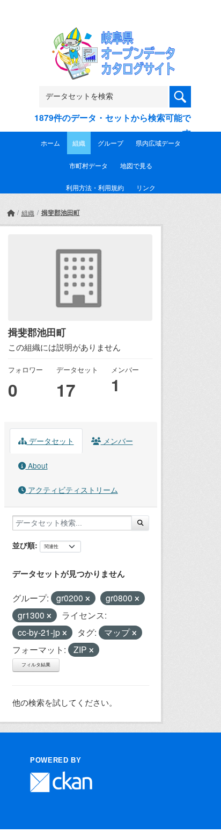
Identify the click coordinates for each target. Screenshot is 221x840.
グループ (110, 142)
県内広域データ (158, 142)
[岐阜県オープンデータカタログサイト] (110, 34)
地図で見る (136, 165)
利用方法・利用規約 (95, 187)
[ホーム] (10, 212)
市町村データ (88, 165)
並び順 (23, 545)
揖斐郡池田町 (60, 212)
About (37, 465)
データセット (50, 440)
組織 (78, 142)
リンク (146, 187)
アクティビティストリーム (72, 489)
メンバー (117, 440)
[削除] (87, 598)
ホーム (50, 142)
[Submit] (140, 522)
